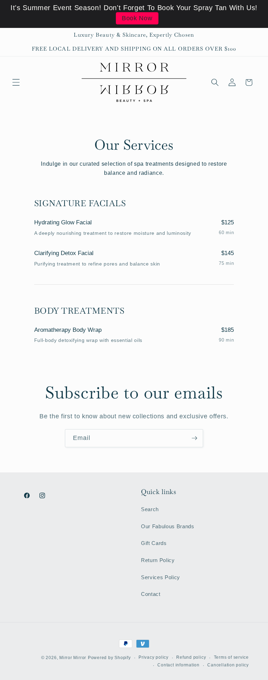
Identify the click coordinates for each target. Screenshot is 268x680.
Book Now (137, 18)
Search (150, 509)
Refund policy (191, 657)
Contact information (178, 665)
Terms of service (231, 657)
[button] (16, 82)
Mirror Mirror (72, 657)
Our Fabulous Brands (167, 526)
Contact (151, 594)
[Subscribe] (194, 438)
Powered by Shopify (109, 657)
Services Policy (160, 577)
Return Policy (158, 560)
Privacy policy (154, 657)
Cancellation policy (228, 665)
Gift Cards (154, 543)
